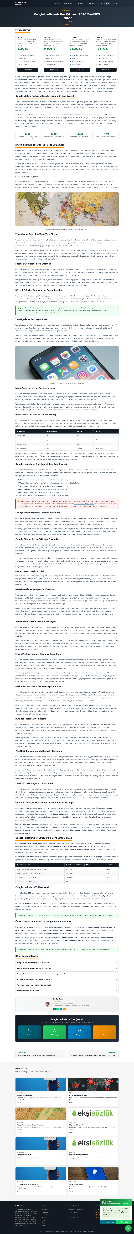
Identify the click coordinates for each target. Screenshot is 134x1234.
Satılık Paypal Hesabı (76, 1184)
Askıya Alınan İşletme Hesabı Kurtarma (30, 1125)
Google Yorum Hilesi (24, 1154)
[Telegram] (61, 1009)
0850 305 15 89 (20, 4)
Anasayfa (57, 3)
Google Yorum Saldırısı (24, 1095)
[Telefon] (54, 1009)
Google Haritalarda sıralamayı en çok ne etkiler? (34, 968)
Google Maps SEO (99, 88)
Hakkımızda (81, 3)
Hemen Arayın (109, 1222)
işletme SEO (97, 335)
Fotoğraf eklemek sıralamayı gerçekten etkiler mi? (35, 979)
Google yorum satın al (98, 250)
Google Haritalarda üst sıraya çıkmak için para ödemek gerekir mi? (41, 974)
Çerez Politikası (73, 1217)
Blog (107, 3)
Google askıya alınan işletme (84, 504)
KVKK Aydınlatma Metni (76, 1209)
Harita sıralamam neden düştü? (28, 991)
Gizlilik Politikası (73, 1212)
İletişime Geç (28, 69)
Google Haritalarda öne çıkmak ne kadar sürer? (34, 963)
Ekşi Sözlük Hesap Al (76, 1125)
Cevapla (125, 1222)
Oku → (19, 1102)
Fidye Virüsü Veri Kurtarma (78, 1095)
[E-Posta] (64, 1009)
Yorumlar (92, 3)
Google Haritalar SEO (58, 531)
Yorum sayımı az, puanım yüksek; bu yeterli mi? (34, 985)
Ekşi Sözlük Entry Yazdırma (78, 1154)
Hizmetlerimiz (68, 3)
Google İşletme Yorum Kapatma (27, 1184)
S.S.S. (100, 3)
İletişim (115, 3)
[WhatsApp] (57, 1009)
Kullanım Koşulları (74, 1215)
